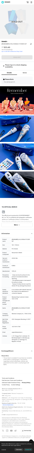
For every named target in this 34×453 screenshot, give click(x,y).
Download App (27, 430)
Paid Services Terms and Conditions (12, 380)
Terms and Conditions (8, 378)
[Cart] (27, 2)
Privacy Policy (26, 382)
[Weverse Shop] (3, 2)
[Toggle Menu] (31, 2)
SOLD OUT (17, 57)
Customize (19, 449)
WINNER (4, 41)
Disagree (4, 449)
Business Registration (8, 404)
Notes (25, 73)
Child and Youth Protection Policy (11, 382)
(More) (19, 445)
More (16, 225)
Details (9, 73)
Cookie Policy (6, 384)
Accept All (28, 449)
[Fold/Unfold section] (17, 234)
